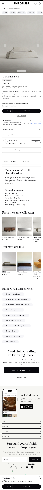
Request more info (21, 150)
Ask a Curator (34, 121)
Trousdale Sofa (22, 272)
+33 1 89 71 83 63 (36, 123)
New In (5, 12)
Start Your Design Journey (21, 370)
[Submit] (4, 8)
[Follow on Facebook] (10, 467)
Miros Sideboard (23, 237)
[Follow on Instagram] (16, 467)
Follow (36, 142)
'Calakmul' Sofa (8, 478)
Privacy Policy (31, 464)
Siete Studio (13, 140)
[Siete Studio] (5, 142)
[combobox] (21, 8)
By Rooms (21, 12)
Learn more (9, 183)
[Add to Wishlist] (40, 478)
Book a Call (21, 377)
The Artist (25, 161)
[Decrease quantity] (4, 111)
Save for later (21, 116)
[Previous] (5, 45)
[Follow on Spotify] (32, 467)
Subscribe (35, 459)
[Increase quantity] (10, 111)
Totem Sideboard (8, 237)
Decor (40, 12)
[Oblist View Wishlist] (35, 3)
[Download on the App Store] (26, 406)
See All (13, 12)
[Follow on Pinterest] (21, 467)
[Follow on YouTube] (26, 467)
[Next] (38, 45)
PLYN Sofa (6, 272)
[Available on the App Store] (21, 471)
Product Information (10, 161)
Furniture (31, 12)
